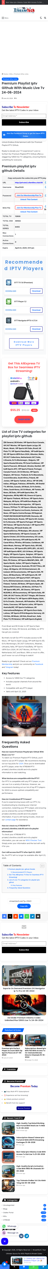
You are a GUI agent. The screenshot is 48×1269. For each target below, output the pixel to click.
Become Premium (24, 1108)
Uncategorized (8, 1205)
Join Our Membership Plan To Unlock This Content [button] (29, 195)
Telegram (9, 667)
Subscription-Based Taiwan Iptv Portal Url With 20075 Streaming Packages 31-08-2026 (30, 1140)
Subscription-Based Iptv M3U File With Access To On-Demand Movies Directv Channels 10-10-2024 (35, 1052)
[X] (10, 916)
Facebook (39, 664)
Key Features (17, 885)
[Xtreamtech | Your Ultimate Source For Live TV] (24, 10)
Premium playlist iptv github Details (22, 869)
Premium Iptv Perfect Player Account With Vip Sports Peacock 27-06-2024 (12, 1051)
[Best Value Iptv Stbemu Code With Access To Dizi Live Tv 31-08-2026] (8, 1157)
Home (5, 74)
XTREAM (6, 1220)
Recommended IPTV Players (22, 872)
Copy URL (24, 906)
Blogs (5, 1209)
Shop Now (24, 419)
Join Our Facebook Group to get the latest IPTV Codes (26, 134)
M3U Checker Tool (33, 840)
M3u (11, 74)
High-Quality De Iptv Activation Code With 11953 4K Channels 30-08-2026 (30, 1168)
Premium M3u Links (21, 74)
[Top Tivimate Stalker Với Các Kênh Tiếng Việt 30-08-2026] (8, 1185)
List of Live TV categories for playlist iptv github (24, 881)
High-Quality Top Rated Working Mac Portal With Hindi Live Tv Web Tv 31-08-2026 (30, 1125)
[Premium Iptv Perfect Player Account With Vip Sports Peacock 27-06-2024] (12, 1040)
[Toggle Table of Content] (41, 866)
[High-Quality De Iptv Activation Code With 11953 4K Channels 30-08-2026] (8, 1171)
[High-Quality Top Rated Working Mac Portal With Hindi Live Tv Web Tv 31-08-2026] (8, 1128)
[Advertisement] (24, 47)
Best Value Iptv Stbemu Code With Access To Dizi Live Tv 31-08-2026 (31, 1153)
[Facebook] (4, 916)
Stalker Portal (8, 1212)
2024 (21, 763)
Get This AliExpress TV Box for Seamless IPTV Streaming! (26, 876)
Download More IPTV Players (24, 343)
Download (36, 291)
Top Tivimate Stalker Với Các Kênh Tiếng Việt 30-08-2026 (31, 1181)
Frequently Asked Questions (19, 888)
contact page (10, 820)
